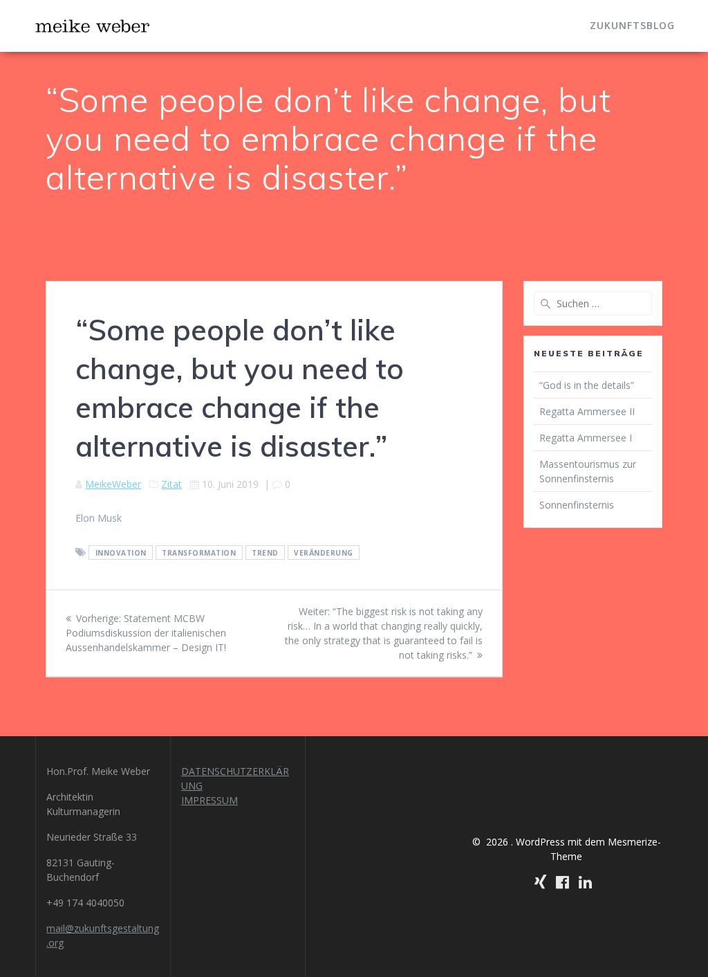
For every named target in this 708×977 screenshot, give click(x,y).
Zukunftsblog (632, 25)
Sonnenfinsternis (576, 504)
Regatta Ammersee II (587, 411)
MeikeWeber (113, 484)
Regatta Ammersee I (585, 437)
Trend (265, 553)
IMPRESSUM (209, 800)
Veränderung (323, 553)
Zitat (171, 484)
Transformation (199, 553)
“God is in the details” (588, 385)
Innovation (121, 553)
